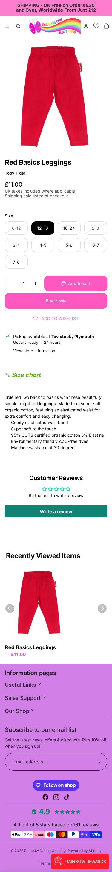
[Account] (86, 26)
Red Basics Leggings (30, 647)
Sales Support (23, 698)
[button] (23, 374)
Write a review (56, 511)
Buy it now (56, 300)
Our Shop (18, 711)
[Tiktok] (66, 797)
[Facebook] (45, 797)
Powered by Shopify (84, 850)
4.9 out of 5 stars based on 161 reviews (56, 825)
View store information (34, 350)
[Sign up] (98, 762)
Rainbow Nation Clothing (45, 850)
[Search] (18, 26)
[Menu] (7, 26)
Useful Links (21, 685)
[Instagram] (56, 797)
